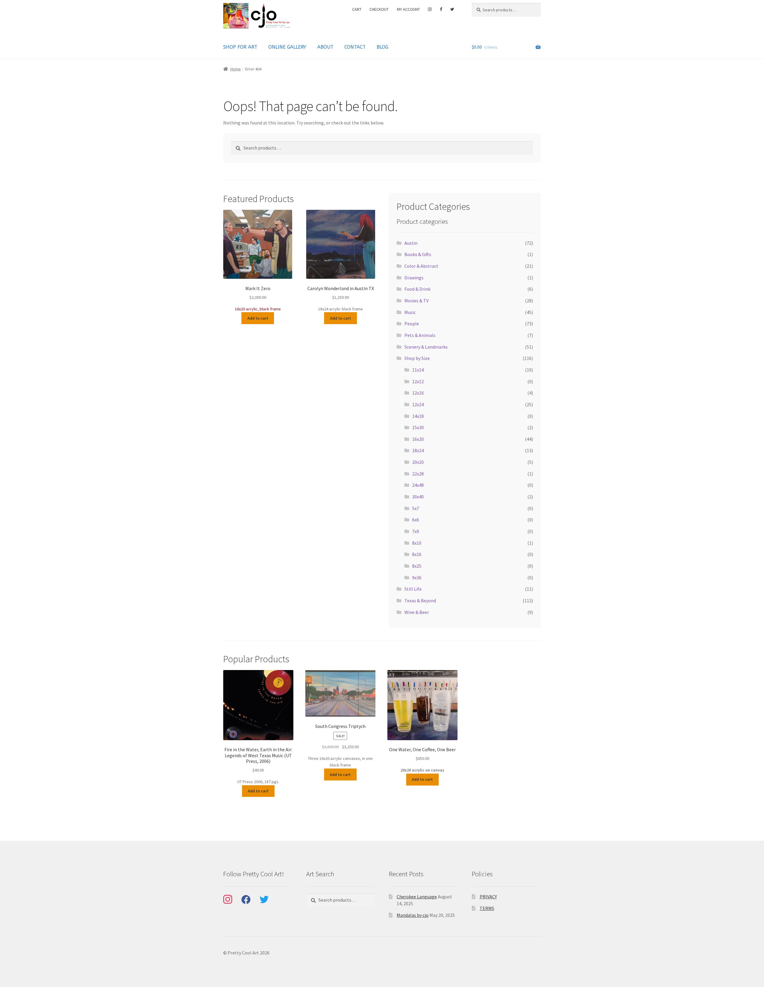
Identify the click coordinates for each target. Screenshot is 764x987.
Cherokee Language (417, 897)
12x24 (418, 404)
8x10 (416, 543)
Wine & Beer (416, 612)
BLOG (382, 47)
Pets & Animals (419, 335)
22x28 (418, 474)
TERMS (487, 908)
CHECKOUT (379, 9)
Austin (411, 243)
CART (356, 9)
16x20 (418, 439)
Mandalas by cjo (413, 915)
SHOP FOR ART (240, 47)
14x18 (418, 416)
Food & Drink (417, 289)
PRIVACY (488, 897)
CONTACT (355, 47)
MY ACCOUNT (408, 9)
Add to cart (257, 318)
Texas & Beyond (420, 600)
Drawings (413, 278)
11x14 (418, 370)
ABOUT (325, 47)
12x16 (418, 393)
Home (235, 69)
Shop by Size (417, 358)
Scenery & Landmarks (426, 347)
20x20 (418, 462)
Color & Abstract (421, 266)
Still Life (413, 589)
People (411, 324)
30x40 (418, 497)
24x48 (418, 485)
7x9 (415, 531)
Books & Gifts (417, 254)
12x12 (418, 381)
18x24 (418, 450)
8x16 (416, 554)
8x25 (416, 566)
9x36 (416, 578)
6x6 (415, 520)
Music (410, 312)
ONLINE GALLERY (287, 47)
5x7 (415, 508)
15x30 (418, 427)
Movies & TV (416, 301)
